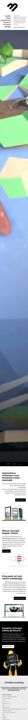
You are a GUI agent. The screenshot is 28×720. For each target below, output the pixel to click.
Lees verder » (6, 551)
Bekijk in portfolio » (20, 500)
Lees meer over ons (19, 27)
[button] (3, 246)
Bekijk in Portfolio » (8, 646)
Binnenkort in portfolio (20, 598)
